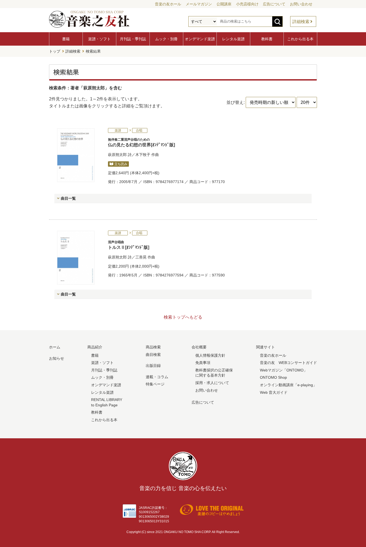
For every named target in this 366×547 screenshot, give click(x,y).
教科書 (266, 39)
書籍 (66, 39)
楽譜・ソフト (99, 39)
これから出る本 (300, 39)
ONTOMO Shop (273, 377)
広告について (274, 4)
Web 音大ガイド (273, 392)
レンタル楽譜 (233, 39)
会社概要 (199, 347)
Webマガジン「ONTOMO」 (283, 370)
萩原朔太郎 (117, 154)
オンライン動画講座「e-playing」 (288, 385)
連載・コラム (157, 377)
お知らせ (56, 358)
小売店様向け (247, 4)
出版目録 (153, 365)
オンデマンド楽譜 (200, 39)
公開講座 (223, 4)
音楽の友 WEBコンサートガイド (288, 362)
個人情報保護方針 (210, 355)
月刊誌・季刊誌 (133, 39)
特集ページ (155, 384)
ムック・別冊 (166, 39)
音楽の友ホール (168, 4)
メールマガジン (199, 4)
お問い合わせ (301, 4)
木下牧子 (142, 154)
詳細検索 (300, 21)
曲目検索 (153, 354)
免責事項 (202, 362)
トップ (54, 51)
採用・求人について (212, 383)
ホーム (54, 347)
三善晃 (141, 257)
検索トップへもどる (183, 317)
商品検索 (153, 347)
